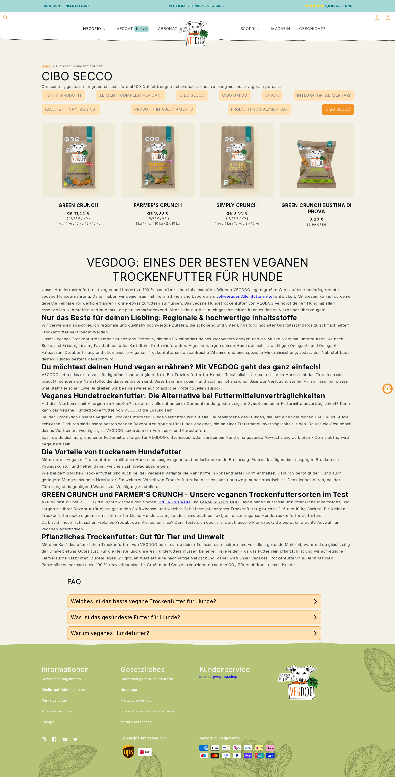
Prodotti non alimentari (259, 109)
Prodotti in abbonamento (163, 109)
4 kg (69, 223)
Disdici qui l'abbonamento (63, 690)
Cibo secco (192, 95)
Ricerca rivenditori (57, 711)
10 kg (79, 223)
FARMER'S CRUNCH (158, 205)
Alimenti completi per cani (130, 95)
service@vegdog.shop (218, 677)
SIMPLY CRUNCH (237, 205)
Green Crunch (78, 205)
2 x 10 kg (93, 223)
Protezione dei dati (136, 700)
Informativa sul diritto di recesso (147, 711)
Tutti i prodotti (63, 95)
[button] (5, 17)
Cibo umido (234, 95)
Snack (272, 95)
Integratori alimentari (323, 95)
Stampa (48, 722)
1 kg (59, 223)
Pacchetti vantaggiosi (71, 109)
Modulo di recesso (136, 722)
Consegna (61, 679)
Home (46, 66)
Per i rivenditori (54, 700)
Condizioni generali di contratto (146, 679)
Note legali (129, 690)
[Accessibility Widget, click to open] (387, 388)
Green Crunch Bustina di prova (316, 208)
